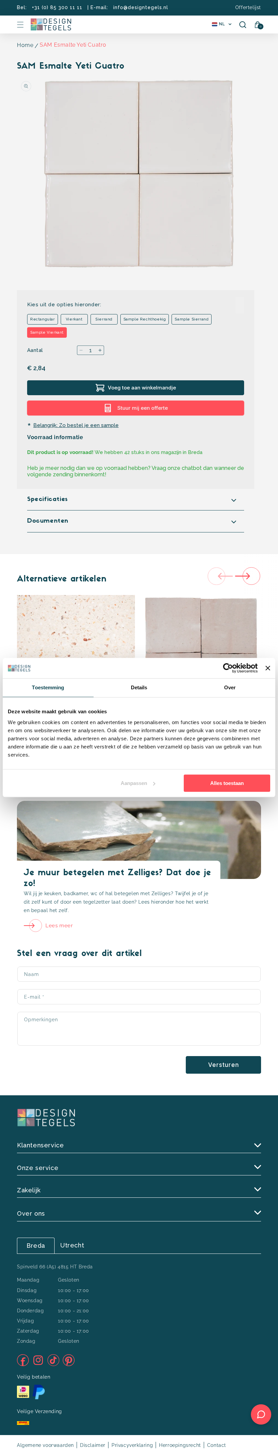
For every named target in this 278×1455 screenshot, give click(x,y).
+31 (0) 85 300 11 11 (57, 7)
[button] (20, 24)
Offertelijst (248, 7)
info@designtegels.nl (140, 7)
